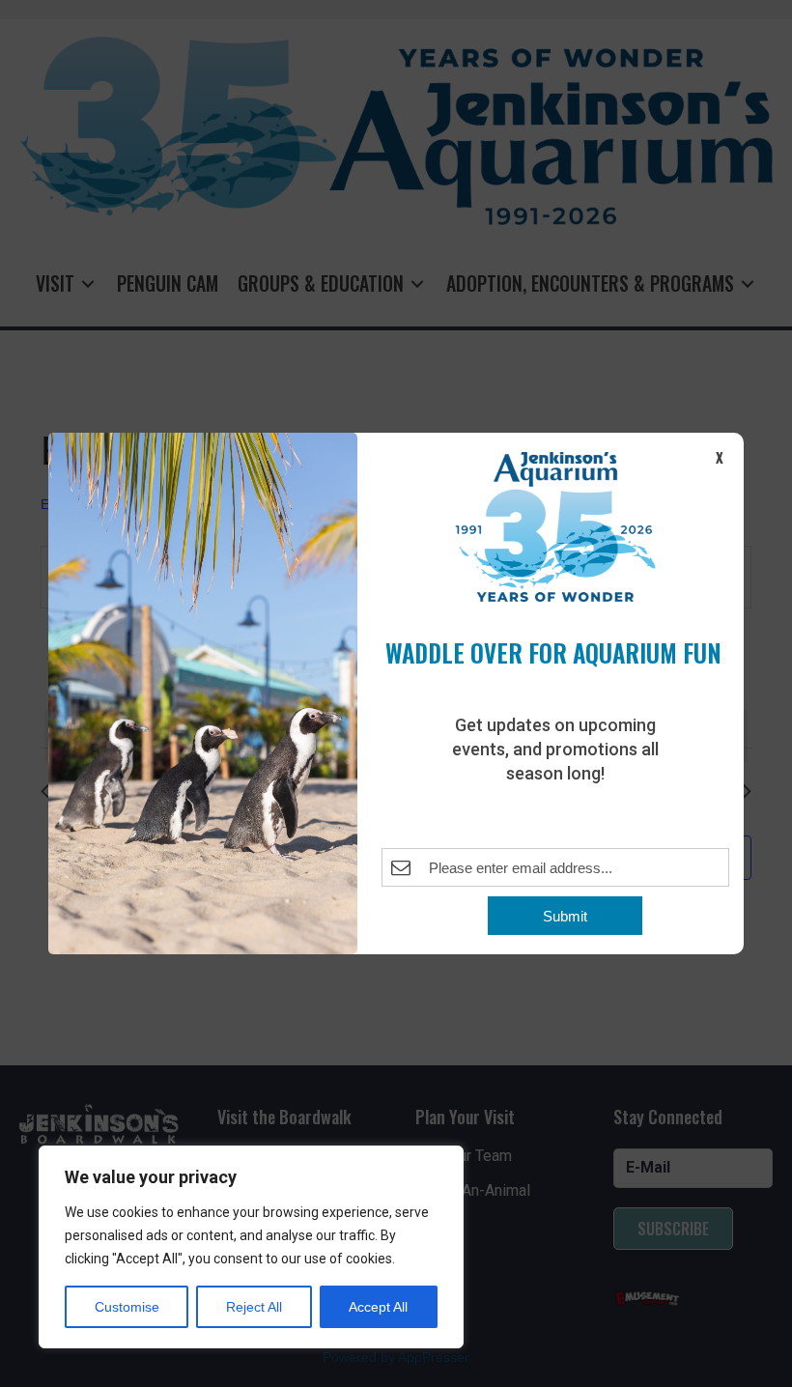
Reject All (254, 1307)
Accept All (378, 1307)
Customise (127, 1307)
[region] (251, 1247)
